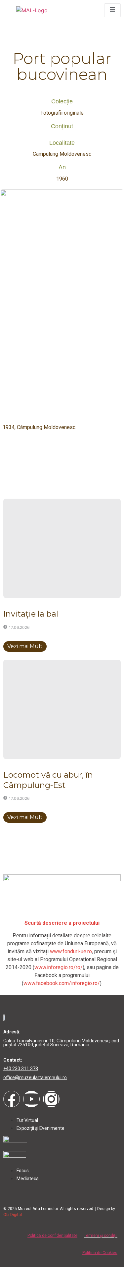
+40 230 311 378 (20, 1068)
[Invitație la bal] (62, 548)
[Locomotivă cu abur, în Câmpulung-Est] (62, 709)
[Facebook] (11, 1099)
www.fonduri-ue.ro (71, 951)
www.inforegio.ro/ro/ (58, 967)
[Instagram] (51, 1099)
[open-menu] (112, 10)
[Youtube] (31, 1099)
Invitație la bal (30, 614)
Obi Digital (12, 1214)
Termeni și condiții (100, 1235)
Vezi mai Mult (25, 646)
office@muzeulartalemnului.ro (35, 1077)
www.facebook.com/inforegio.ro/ (61, 983)
